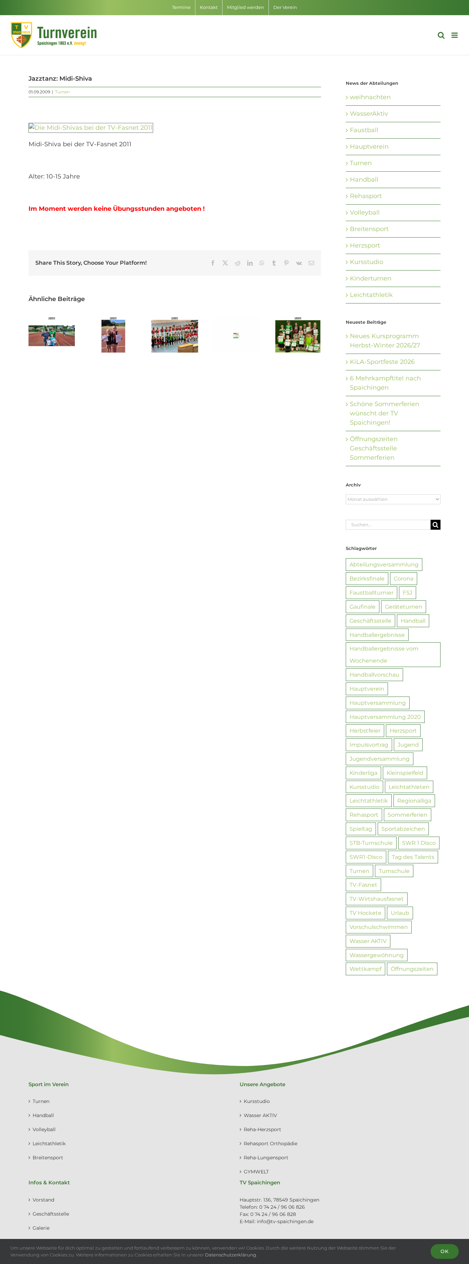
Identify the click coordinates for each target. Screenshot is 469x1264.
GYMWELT (256, 1172)
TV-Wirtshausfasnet (377, 898)
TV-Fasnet (363, 884)
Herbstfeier (365, 730)
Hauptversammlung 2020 (385, 716)
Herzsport (365, 245)
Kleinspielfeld (405, 772)
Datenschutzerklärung (230, 1254)
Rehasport (366, 196)
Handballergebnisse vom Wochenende (384, 654)
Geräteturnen (403, 606)
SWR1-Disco (366, 856)
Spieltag (361, 828)
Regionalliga (414, 800)
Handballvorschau (374, 674)
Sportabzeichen (403, 828)
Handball (364, 179)
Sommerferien (407, 814)
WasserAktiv (369, 113)
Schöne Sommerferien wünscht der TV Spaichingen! (384, 413)
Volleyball (365, 212)
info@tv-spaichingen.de (285, 1221)
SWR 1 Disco (419, 842)
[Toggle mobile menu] (455, 35)
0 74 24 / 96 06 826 (282, 1207)
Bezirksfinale (367, 578)
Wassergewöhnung (377, 955)
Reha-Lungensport (266, 1157)
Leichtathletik (371, 295)
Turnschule (394, 870)
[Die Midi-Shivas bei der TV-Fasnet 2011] (90, 127)
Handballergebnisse (377, 634)
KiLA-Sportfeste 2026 (382, 362)
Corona (403, 578)
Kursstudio (366, 262)
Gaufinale (363, 606)
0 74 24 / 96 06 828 (273, 1214)
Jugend (408, 744)
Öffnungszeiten (412, 968)
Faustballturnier (371, 592)
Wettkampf (365, 968)
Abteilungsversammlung (384, 564)
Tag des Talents (413, 856)
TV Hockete (365, 912)
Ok (445, 1251)
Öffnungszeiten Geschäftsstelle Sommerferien (374, 448)
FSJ (407, 592)
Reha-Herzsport (262, 1129)
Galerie (41, 1228)
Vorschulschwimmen (379, 926)
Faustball (364, 130)
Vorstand (43, 1200)
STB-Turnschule (371, 842)
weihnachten (370, 97)
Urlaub (400, 912)
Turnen (62, 91)
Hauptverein (369, 146)
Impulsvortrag (369, 744)
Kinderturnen (370, 278)
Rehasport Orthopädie (270, 1143)
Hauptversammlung (378, 702)
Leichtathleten (409, 786)
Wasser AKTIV (368, 941)
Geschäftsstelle (370, 620)
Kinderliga (363, 772)
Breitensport (369, 229)
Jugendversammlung (380, 758)
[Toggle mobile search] (441, 35)
